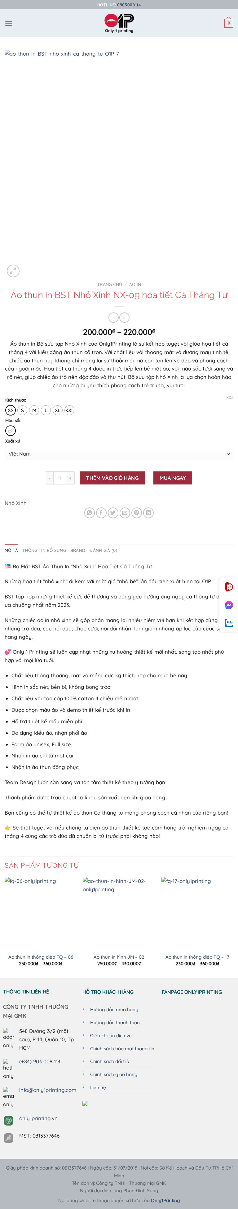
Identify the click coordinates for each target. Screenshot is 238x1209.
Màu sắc (13, 420)
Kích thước (15, 400)
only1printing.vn (38, 1118)
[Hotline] (228, 586)
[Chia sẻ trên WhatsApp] (89, 512)
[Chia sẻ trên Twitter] (113, 512)
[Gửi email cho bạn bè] (125, 512)
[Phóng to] (13, 271)
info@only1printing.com (47, 1090)
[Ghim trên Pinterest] (136, 512)
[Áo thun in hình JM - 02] (119, 913)
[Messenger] (228, 605)
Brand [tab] (77, 550)
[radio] (10, 410)
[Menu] (9, 23)
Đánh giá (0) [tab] (103, 550)
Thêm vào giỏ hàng (112, 478)
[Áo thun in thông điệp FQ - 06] (41, 913)
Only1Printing (165, 1200)
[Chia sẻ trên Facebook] (101, 512)
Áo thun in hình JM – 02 (119, 957)
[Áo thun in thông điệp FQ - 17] (197, 913)
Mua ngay (173, 478)
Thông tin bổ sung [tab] (44, 550)
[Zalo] (228, 623)
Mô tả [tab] (11, 550)
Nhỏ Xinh (16, 503)
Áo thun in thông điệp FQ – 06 (40, 957)
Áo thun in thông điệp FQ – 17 (197, 957)
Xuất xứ (12, 441)
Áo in (135, 284)
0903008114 (129, 4)
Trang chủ (109, 284)
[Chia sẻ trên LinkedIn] (148, 512)
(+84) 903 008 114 (39, 1061)
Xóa (230, 397)
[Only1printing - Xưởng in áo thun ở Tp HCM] (119, 23)
